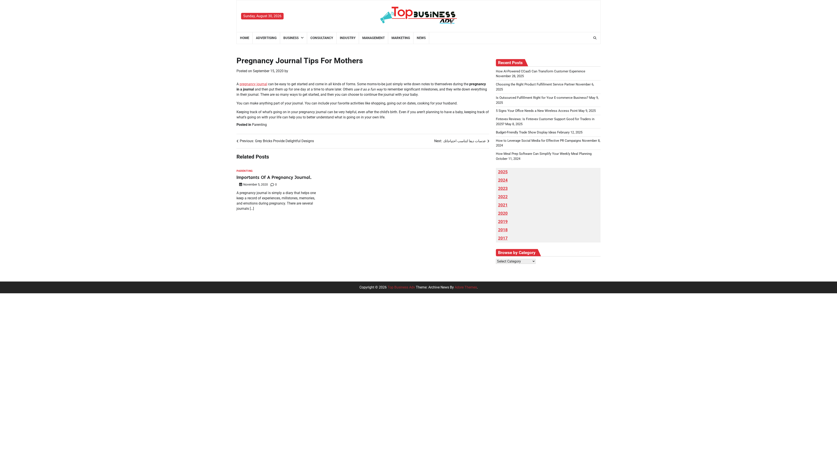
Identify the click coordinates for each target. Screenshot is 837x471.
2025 (503, 172)
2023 (503, 188)
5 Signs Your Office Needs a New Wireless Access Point (537, 111)
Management (373, 38)
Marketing (400, 38)
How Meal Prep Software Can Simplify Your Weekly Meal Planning (544, 154)
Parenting (259, 125)
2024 (503, 180)
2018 (503, 230)
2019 (503, 221)
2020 (503, 213)
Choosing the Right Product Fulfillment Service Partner (535, 84)
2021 (503, 205)
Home (244, 38)
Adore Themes (466, 287)
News (421, 38)
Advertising (266, 38)
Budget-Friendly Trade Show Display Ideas (526, 132)
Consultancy (321, 38)
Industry (348, 38)
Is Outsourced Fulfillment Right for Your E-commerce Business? (542, 98)
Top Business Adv (401, 287)
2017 (503, 238)
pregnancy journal (253, 84)
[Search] (595, 38)
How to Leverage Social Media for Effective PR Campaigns (538, 141)
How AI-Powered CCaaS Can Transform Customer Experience (540, 71)
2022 (503, 197)
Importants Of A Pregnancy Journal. (273, 177)
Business (291, 38)
